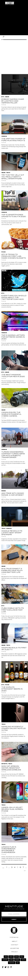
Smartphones (11, 962)
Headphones (5, 959)
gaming (16, 956)
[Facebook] (2, 967)
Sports (4, 764)
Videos (4, 136)
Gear (7, 97)
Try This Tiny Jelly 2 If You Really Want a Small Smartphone (12, 177)
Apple (6, 956)
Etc (2, 97)
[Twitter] (5, 967)
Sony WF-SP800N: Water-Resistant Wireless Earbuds (11, 768)
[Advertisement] (14, 20)
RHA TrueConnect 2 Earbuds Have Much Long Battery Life (12, 571)
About (14, 941)
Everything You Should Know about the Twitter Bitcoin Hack (13, 298)
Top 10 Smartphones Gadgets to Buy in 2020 (13, 216)
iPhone (11, 959)
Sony (18, 962)
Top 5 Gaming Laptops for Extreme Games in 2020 (13, 337)
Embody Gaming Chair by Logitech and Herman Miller (12, 101)
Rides (3, 491)
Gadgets (11, 956)
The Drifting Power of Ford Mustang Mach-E (13, 140)
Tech (8, 172)
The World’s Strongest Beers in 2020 (12, 689)
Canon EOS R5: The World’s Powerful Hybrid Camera (11, 414)
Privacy (14, 952)
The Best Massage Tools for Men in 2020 (13, 376)
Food (3, 252)
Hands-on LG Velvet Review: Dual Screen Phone (12, 809)
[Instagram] (8, 967)
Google (21, 956)
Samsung (23, 959)
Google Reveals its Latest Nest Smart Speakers (11, 533)
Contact (14, 945)
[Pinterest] (11, 967)
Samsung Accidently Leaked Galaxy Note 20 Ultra (13, 728)
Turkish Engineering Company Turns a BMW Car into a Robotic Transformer (13, 455)
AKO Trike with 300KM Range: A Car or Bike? (12, 494)
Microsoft (17, 959)
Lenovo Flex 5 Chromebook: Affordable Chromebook (8, 850)
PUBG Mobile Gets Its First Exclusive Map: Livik (12, 610)
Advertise (14, 948)
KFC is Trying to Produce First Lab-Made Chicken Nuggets (13, 256)
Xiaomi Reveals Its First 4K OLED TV (14, 649)
